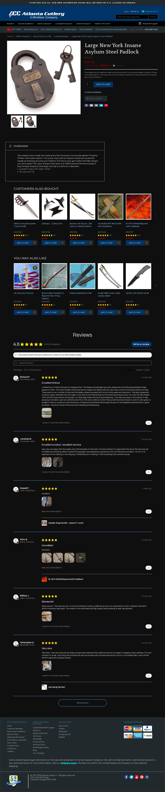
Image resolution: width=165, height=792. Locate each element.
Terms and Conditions (16, 731)
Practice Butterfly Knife (81, 293)
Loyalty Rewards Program (43, 727)
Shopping (151, 11)
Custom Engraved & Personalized (111, 29)
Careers (10, 751)
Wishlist (34, 242)
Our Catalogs (38, 753)
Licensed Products (63, 24)
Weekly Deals (70, 29)
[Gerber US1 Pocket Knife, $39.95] (138, 276)
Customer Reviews (15, 729)
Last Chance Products (51, 29)
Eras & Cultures (44, 24)
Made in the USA (102, 24)
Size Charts (11, 743)
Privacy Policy (38, 742)
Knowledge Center (41, 747)
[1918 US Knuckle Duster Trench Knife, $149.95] (26, 206)
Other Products (83, 24)
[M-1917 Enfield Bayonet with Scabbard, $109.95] (138, 206)
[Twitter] (101, 105)
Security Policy (39, 745)
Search (153, 17)
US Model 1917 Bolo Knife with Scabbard (109, 224)
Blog (35, 750)
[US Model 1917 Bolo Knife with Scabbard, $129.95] (110, 206)
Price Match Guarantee (16, 740)
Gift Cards (16, 29)
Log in (126, 11)
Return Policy (12, 734)
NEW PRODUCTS (31, 29)
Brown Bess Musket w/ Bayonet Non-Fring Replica (53, 296)
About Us (36, 730)
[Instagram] (147, 777)
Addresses (63, 731)
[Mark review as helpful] (149, 423)
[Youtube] (137, 777)
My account (63, 726)
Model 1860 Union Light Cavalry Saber (109, 294)
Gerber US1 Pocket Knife (137, 293)
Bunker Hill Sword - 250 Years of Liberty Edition (81, 224)
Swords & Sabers (25, 24)
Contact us (11, 748)
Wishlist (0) (134, 11)
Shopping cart (65, 734)
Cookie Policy (13, 746)
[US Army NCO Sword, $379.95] (26, 276)
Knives (10, 24)
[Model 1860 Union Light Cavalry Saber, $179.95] (110, 276)
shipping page (69, 763)
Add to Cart (23, 243)
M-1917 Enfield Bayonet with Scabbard (137, 224)
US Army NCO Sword (23, 293)
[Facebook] (86, 105)
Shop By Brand (86, 29)
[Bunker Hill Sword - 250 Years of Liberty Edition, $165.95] (82, 206)
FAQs (9, 726)
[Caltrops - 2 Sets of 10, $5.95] (54, 206)
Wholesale (37, 739)
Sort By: (131, 370)
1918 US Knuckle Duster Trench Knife (25, 224)
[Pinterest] (106, 105)
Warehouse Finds (40, 733)
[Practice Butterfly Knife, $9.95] (82, 276)
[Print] (96, 105)
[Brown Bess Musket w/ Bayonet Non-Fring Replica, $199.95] (54, 276)
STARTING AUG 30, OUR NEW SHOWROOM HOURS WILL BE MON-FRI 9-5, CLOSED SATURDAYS (82, 3)
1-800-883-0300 (144, 29)
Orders (62, 729)
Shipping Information (16, 737)
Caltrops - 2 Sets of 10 (52, 223)
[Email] (91, 105)
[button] (121, 65)
